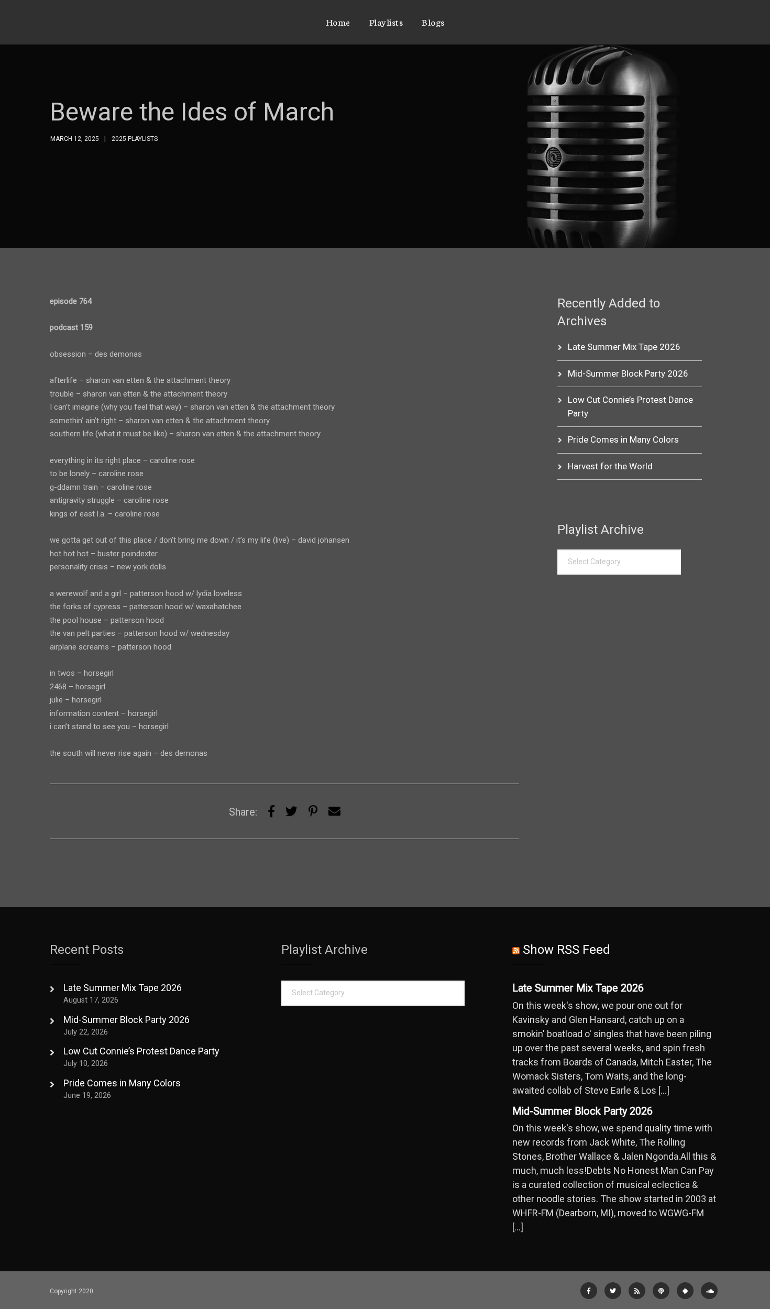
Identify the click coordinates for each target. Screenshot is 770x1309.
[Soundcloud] (709, 1290)
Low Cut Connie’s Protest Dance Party (141, 1051)
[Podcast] (661, 1290)
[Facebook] (588, 1290)
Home (338, 21)
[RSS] (637, 1290)
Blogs (433, 21)
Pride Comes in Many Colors (623, 439)
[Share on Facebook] (271, 812)
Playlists (386, 21)
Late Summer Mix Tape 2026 (624, 347)
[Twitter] (291, 812)
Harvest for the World (610, 466)
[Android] (685, 1290)
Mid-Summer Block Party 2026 (628, 373)
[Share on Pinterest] (313, 812)
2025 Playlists (135, 138)
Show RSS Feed (566, 949)
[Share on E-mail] (334, 812)
